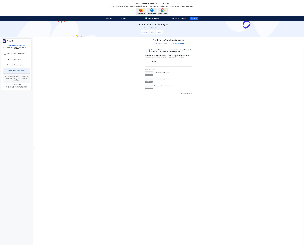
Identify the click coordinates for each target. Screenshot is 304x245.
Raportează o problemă (186, 93)
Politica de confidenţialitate (21, 86)
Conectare (184, 18)
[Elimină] (301, 1)
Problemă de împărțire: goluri (15, 65)
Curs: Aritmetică (13, 45)
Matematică (8, 76)
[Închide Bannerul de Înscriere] (301, 23)
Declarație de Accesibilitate (20, 87)
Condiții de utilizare (10, 86)
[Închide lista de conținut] (34, 148)
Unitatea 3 (22, 45)
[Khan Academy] (152, 18)
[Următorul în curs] (29, 47)
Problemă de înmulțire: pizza (15, 59)
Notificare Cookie (10, 87)
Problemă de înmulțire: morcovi (16, 53)
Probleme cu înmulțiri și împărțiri (16, 70)
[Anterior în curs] (3, 47)
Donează (174, 18)
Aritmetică (16, 76)
